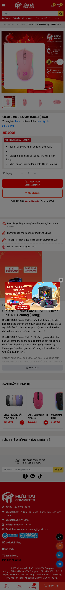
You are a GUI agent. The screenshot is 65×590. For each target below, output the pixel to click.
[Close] (60, 280)
